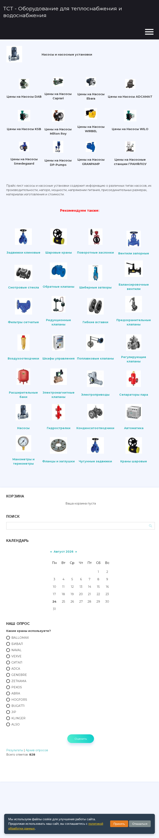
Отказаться (139, 823)
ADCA (15, 669)
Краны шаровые (133, 461)
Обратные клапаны (58, 286)
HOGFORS (19, 699)
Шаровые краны (58, 252)
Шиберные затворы (95, 287)
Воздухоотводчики (23, 358)
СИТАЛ (16, 662)
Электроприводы (95, 394)
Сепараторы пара (133, 394)
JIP (13, 712)
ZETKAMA (18, 681)
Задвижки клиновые (23, 252)
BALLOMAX (20, 638)
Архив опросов (37, 750)
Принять (119, 823)
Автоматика (133, 428)
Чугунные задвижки (95, 461)
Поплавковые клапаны (95, 358)
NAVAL (16, 650)
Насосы (23, 428)
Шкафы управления (58, 358)
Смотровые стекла (23, 287)
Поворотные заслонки (95, 252)
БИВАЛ (17, 644)
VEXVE (16, 656)
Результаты (14, 750)
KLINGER (18, 718)
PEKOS (16, 687)
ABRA (15, 693)
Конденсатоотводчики (95, 428)
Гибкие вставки (95, 322)
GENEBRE (19, 675)
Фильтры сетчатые (23, 322)
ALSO (15, 724)
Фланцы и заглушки (58, 461)
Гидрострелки (58, 428)
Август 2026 (63, 551)
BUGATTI (18, 706)
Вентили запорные (133, 253)
